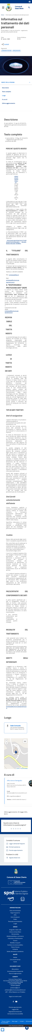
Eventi (15, 962)
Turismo (15, 941)
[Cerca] (29, 7)
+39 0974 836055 (15, 985)
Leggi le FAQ (15, 1009)
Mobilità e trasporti (15, 943)
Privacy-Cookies (6, 1021)
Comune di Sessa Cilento (19, 7)
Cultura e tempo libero (15, 932)
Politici (15, 919)
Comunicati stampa (15, 959)
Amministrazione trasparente (15, 971)
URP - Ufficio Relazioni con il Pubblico (15, 992)
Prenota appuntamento (15, 1007)
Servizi (15, 927)
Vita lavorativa (15, 934)
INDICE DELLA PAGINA (8, 82)
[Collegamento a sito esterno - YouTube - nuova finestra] (16, 1001)
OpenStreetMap (24, 768)
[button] (29, 2)
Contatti (15, 977)
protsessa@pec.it (15, 988)
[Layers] (25, 741)
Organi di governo (15, 913)
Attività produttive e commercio (15, 936)
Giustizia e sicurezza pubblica (15, 945)
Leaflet (17, 768)
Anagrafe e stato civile (15, 930)
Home (2, 15)
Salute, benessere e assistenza (15, 951)
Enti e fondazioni (15, 917)
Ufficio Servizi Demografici (14, 781)
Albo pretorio (15, 969)
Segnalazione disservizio (15, 1012)
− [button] (6, 743)
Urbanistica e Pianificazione (15, 938)
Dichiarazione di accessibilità (15, 1014)
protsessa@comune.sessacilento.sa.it (15, 990)
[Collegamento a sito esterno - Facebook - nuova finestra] (13, 1001)
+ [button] (6, 740)
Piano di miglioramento (15, 973)
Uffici (15, 915)
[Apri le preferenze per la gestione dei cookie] (3, 1030)
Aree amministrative (15, 911)
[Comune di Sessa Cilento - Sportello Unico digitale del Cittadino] (8, 7)
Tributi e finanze (15, 947)
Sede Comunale (15, 725)
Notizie (15, 957)
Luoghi (15, 924)
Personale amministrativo (15, 921)
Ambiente (15, 949)
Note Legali (14, 1021)
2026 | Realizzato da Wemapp (16, 1025)
